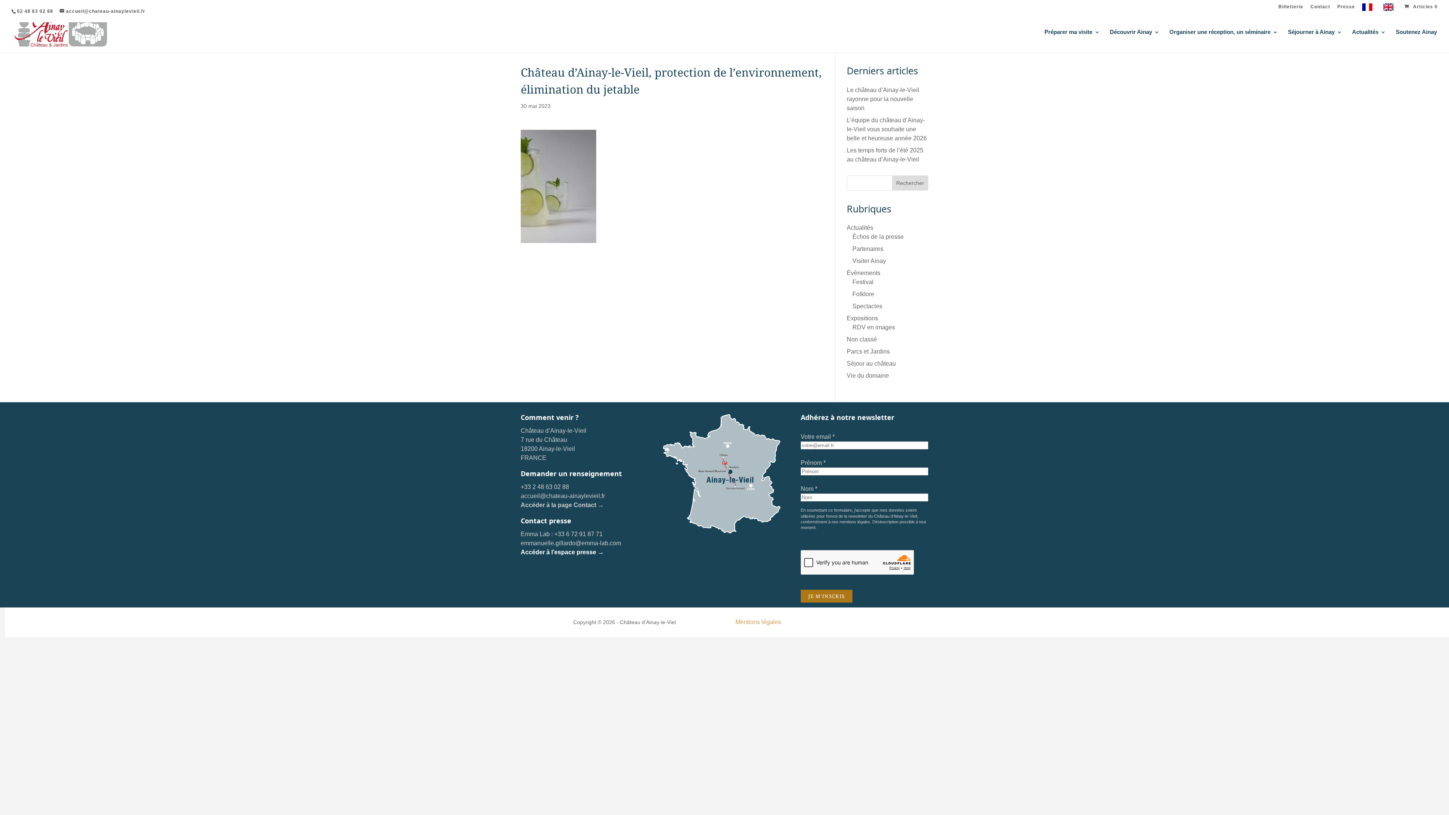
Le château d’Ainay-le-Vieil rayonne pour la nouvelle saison (883, 99)
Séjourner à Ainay (1311, 32)
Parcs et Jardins (868, 351)
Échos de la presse (878, 237)
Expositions (862, 318)
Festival (863, 282)
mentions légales (855, 522)
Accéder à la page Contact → (562, 505)
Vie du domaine (868, 375)
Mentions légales (758, 622)
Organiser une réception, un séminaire (1220, 32)
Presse (1346, 7)
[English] (1390, 8)
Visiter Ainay (869, 261)
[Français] (1369, 8)
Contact (1320, 7)
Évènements (863, 273)
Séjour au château (871, 363)
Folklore (863, 294)
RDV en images (873, 327)
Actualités (1365, 32)
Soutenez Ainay (1416, 32)
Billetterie (1290, 7)
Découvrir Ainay (1131, 32)
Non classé (862, 339)
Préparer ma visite (1068, 32)
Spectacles (867, 306)
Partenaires (867, 249)
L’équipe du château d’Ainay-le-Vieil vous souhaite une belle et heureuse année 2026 (887, 129)
